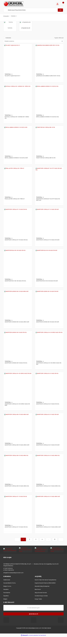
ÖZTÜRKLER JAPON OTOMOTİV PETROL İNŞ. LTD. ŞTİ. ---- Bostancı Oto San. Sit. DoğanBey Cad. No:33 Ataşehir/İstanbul (30, 565)
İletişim (5, 599)
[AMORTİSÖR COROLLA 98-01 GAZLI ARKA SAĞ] (17, 427)
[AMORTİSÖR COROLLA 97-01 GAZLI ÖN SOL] (17, 222)
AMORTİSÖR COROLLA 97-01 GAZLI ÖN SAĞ (47, 240)
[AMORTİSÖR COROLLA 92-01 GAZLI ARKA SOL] (49, 468)
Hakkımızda (6, 580)
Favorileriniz (6, 592)
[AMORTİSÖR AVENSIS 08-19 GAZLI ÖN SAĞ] (49, 304)
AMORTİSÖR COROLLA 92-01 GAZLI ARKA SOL (48, 486)
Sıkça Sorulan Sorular (41, 592)
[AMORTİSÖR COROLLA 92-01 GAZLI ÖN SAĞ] (49, 427)
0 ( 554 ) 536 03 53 (8, 570)
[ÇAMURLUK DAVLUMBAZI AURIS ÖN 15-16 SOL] (49, 58)
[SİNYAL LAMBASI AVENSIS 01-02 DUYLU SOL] (49, 99)
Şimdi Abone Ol (33, 614)
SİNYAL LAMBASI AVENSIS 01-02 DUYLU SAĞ (16, 158)
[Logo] (13, 4)
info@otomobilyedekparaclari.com (13, 573)
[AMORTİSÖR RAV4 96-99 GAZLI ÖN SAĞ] (49, 263)
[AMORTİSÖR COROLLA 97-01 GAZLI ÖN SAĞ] (49, 222)
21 (54, 539)
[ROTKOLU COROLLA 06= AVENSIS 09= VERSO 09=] (17, 99)
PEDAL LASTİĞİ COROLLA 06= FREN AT (15, 199)
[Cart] (62, 4)
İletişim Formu (7, 586)
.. (48, 539)
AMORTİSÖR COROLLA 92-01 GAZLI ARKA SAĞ (48, 527)
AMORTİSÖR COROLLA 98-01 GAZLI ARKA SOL (17, 486)
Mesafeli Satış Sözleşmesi (42, 586)
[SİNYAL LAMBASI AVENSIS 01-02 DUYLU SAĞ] (17, 140)
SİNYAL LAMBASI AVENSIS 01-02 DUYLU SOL (47, 117)
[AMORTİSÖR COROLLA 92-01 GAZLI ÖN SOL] (49, 386)
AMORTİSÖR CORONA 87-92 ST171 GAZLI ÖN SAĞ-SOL (48, 199)
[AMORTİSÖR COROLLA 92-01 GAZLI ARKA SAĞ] (49, 509)
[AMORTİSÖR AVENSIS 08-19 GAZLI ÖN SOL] (17, 345)
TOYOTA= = (14, 16)
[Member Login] (57, 4)
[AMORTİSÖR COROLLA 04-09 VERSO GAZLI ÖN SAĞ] (17, 386)
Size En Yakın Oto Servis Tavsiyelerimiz (45, 580)
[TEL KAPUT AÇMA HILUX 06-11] (17, 58)
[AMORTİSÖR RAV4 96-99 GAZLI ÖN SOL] (17, 263)
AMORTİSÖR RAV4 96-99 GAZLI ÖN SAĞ (47, 281)
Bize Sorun (38, 589)
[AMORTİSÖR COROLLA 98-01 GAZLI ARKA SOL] (17, 468)
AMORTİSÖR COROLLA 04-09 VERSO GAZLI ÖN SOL (48, 363)
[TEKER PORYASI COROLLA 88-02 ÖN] (49, 140)
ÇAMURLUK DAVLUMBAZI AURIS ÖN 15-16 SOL (48, 76)
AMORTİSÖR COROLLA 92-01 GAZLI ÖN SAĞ (47, 445)
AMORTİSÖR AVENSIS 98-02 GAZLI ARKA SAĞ (17, 322)
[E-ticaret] (33, 635)
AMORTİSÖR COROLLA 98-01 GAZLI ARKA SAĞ (17, 445)
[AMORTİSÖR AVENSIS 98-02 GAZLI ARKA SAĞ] (17, 304)
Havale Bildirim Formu (9, 583)
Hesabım (6, 589)
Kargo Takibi (38, 599)
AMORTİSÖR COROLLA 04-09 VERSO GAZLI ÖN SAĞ (17, 404)
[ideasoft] (24, 635)
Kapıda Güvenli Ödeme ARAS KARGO (45, 583)
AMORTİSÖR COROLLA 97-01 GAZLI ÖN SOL (16, 240)
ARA (60, 10)
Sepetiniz (6, 596)
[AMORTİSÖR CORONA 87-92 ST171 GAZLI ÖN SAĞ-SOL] (49, 181)
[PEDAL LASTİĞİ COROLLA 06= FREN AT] (17, 181)
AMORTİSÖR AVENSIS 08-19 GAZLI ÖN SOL (16, 363)
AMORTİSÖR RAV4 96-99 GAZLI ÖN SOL (15, 281)
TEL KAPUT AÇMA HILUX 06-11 (12, 76)
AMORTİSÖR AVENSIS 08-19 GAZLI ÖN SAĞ (47, 322)
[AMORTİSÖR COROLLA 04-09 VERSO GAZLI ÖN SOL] (49, 345)
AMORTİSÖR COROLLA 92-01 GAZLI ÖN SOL (47, 404)
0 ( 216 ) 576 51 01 (8, 568)
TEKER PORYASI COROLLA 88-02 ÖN (45, 158)
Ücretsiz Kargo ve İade (41, 596)
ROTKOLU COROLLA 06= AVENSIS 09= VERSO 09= (17, 117)
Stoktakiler (8, 38)
